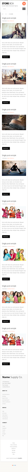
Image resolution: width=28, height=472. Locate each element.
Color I (12, 465)
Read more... (6, 56)
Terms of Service (13, 444)
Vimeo (3, 432)
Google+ (4, 433)
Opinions (13, 452)
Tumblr (3, 430)
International (5, 418)
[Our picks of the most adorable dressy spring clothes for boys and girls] (14, 212)
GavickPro (20, 458)
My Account (11, 5)
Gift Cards (4, 413)
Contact (4, 403)
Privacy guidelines (13, 446)
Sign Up (16, 5)
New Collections (11, 20)
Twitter (3, 426)
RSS (3, 435)
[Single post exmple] (14, 31)
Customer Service (5, 394)
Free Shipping (5, 416)
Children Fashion (11, 204)
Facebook (4, 428)
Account (3, 5)
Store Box (8, 3)
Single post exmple (9, 18)
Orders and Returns (6, 401)
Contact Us (14, 448)
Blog (6, 14)
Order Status (4, 415)
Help (3, 411)
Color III (15, 465)
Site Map (4, 396)
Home (2, 14)
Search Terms (5, 398)
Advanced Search (5, 400)
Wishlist (7, 5)
